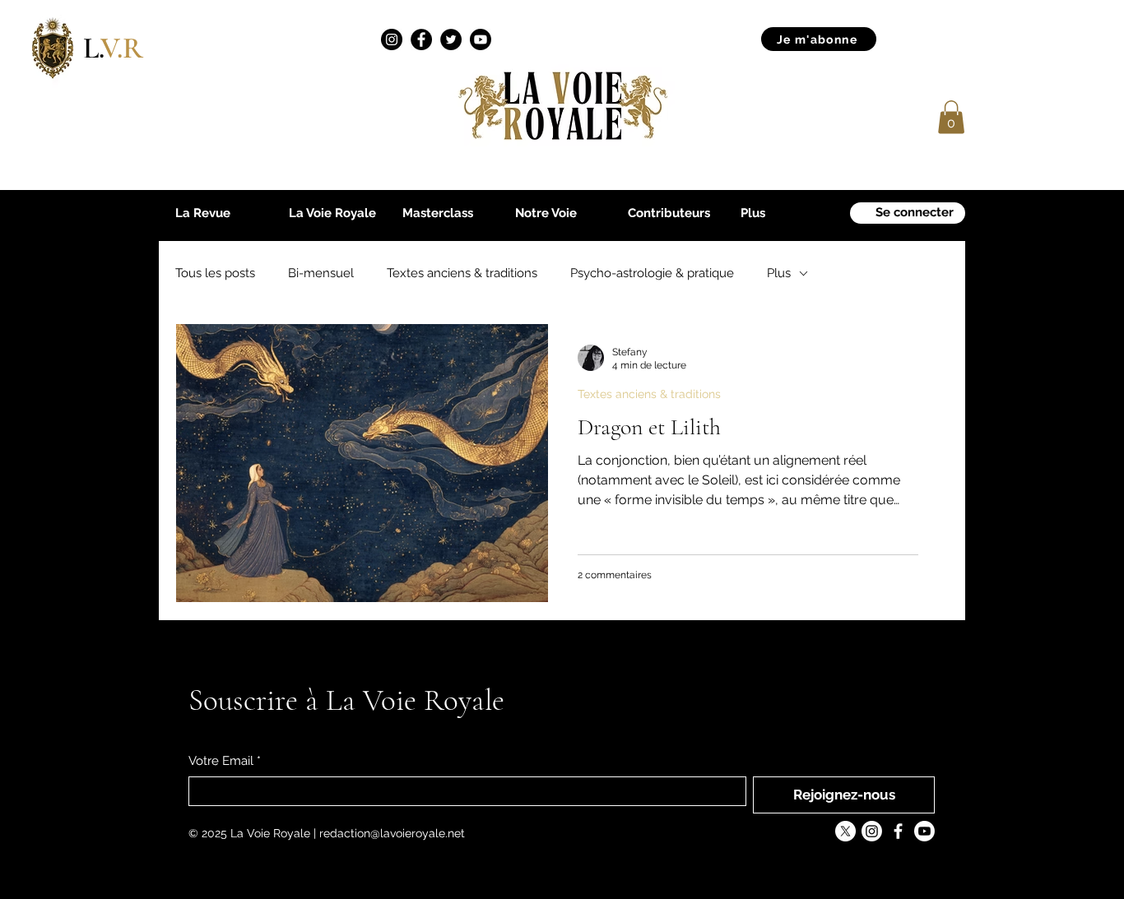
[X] (845, 831)
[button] (951, 117)
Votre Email (224, 760)
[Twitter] (451, 39)
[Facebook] (421, 39)
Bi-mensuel (321, 273)
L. (113, 48)
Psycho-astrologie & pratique (652, 273)
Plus (779, 273)
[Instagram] (391, 39)
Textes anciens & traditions (462, 273)
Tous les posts (215, 273)
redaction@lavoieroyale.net (392, 833)
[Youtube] (480, 39)
